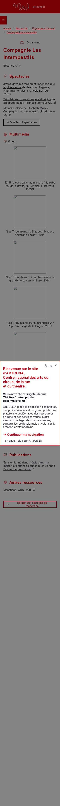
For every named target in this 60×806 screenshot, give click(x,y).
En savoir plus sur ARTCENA (23, 440)
